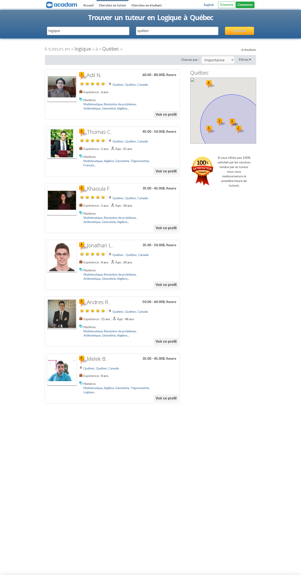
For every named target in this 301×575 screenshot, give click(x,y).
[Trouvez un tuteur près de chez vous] (61, 4)
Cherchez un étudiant (146, 5)
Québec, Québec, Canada (130, 141)
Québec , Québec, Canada (130, 255)
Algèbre (122, 108)
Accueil (88, 5)
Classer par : (190, 59)
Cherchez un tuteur (112, 5)
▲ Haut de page (285, 568)
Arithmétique (92, 108)
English (209, 5)
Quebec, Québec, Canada (130, 84)
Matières (90, 100)
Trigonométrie (139, 161)
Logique (89, 392)
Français (89, 165)
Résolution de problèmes (120, 104)
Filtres (245, 59)
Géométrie (109, 108)
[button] (240, 129)
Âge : (119, 149)
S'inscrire (226, 4)
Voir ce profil (166, 114)
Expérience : (92, 92)
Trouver (239, 31)
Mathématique (93, 104)
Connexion (245, 4)
